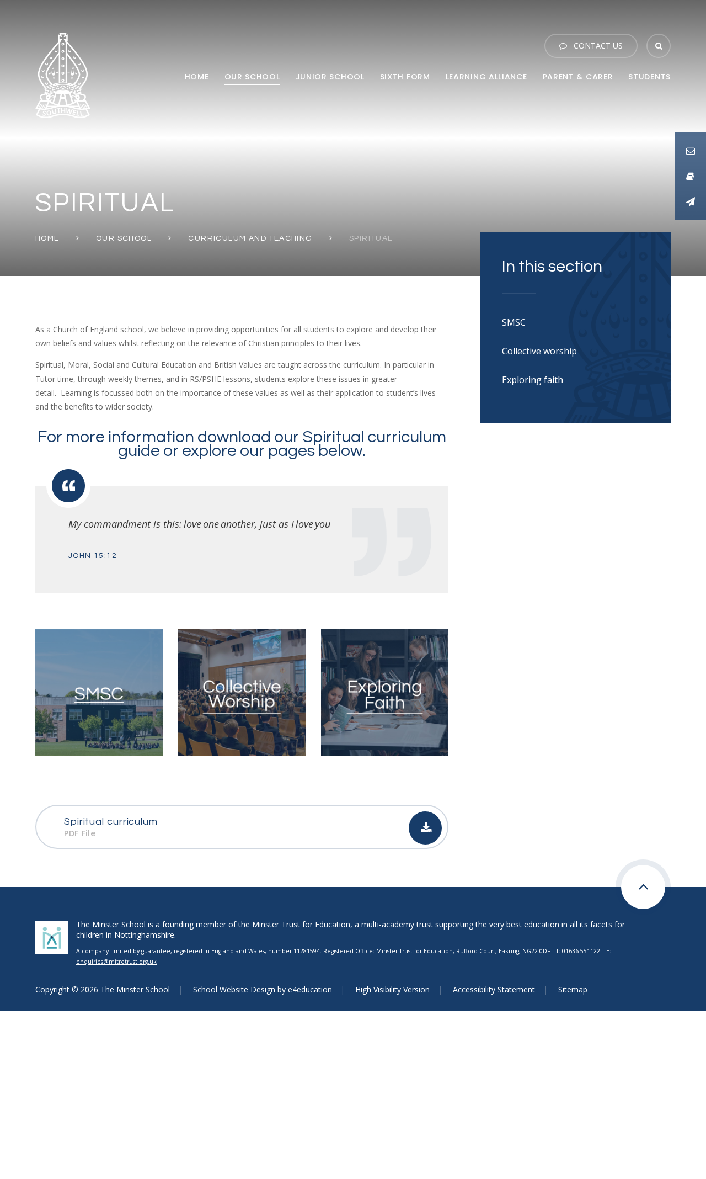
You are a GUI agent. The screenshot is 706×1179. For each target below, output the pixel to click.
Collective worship (539, 351)
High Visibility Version (392, 989)
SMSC (514, 322)
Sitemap (572, 989)
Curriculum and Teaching (250, 238)
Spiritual (371, 238)
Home (47, 238)
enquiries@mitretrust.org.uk (116, 961)
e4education (310, 989)
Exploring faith (532, 380)
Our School (124, 238)
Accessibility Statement (494, 989)
